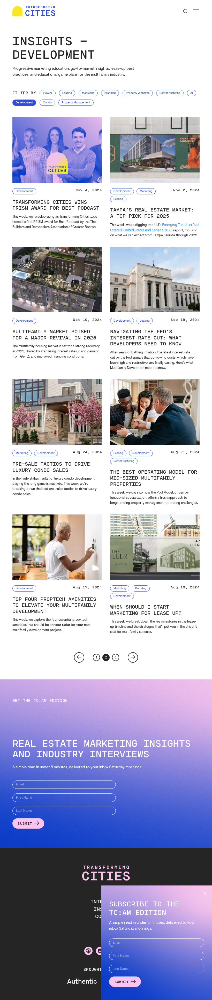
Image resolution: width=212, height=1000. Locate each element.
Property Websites (137, 93)
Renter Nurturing (170, 93)
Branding (110, 93)
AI (191, 93)
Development (24, 102)
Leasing (67, 93)
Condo (47, 102)
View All (47, 93)
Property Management (76, 102)
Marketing (88, 93)
